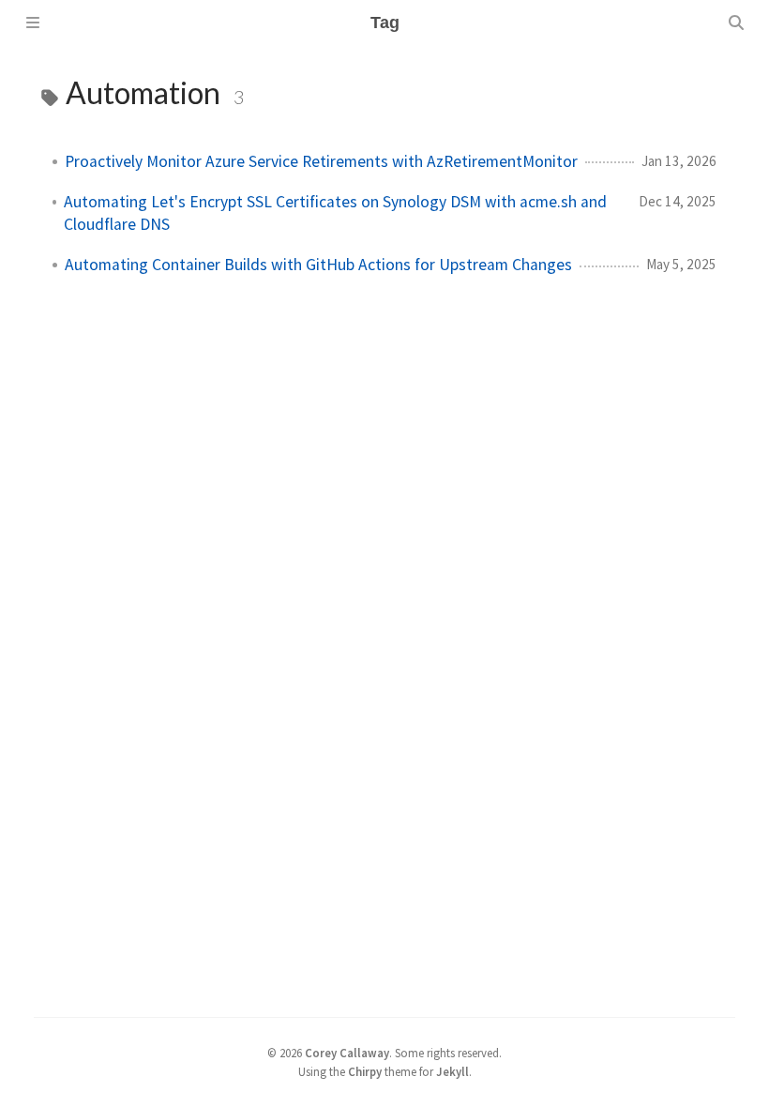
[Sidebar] (32, 22)
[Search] (736, 22)
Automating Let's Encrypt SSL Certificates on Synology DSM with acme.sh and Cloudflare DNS (335, 213)
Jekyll (452, 1071)
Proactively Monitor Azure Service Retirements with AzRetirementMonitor (321, 161)
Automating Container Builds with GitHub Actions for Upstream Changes (318, 264)
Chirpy (365, 1071)
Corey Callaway (347, 1052)
